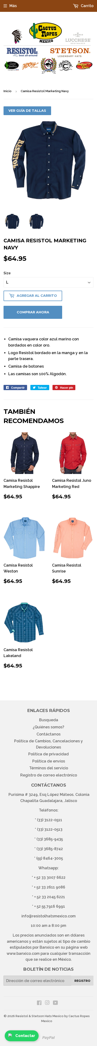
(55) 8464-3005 (49, 858)
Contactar (25, 1035)
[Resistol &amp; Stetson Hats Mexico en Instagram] (47, 1003)
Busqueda (48, 720)
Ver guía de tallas (27, 110)
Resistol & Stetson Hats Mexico (40, 1016)
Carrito (86, 6)
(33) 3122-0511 (49, 820)
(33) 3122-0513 (49, 829)
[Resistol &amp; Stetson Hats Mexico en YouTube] (55, 1003)
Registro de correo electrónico (48, 775)
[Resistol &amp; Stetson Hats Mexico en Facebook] (39, 1003)
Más (13, 6)
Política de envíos (48, 761)
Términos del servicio (48, 768)
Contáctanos (48, 734)
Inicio (8, 91)
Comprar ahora (33, 312)
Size (7, 273)
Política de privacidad (48, 754)
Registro (82, 981)
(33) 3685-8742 (49, 849)
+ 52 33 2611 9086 (49, 887)
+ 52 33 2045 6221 (49, 897)
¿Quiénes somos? (48, 727)
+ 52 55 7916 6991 (49, 906)
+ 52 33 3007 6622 (49, 877)
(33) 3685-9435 (49, 839)
